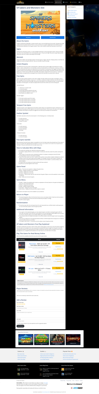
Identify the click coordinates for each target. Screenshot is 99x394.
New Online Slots (72, 12)
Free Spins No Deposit (73, 14)
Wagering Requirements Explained (47, 355)
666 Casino (31, 256)
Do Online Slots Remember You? (69, 354)
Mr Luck (31, 268)
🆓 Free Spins (65, 2)
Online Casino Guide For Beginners (47, 354)
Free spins (46, 382)
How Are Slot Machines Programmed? (70, 359)
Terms (73, 380)
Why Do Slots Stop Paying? (68, 357)
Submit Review (20, 326)
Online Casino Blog (72, 17)
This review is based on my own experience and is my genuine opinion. (32, 323)
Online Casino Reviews (22, 355)
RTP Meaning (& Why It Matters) (46, 357)
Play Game (28, 37)
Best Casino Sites (21, 354)
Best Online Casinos (73, 10)
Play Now (58, 243)
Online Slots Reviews (22, 357)
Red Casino (32, 244)
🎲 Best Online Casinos (49, 2)
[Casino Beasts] (20, 2)
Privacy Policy (68, 380)
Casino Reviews (72, 15)
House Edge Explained (44, 359)
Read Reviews (53, 37)
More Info (41, 252)
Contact (81, 380)
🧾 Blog (80, 2)
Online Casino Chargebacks (68, 355)
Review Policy (63, 380)
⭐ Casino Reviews (73, 2)
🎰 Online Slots (58, 2)
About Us (77, 380)
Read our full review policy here (48, 284)
